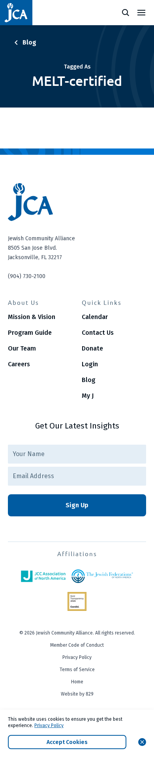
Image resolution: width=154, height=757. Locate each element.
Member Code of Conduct (77, 645)
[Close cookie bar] (142, 742)
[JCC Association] (43, 576)
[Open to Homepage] (77, 202)
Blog (89, 380)
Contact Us (98, 332)
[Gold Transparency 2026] (77, 601)
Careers (19, 364)
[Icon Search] (125, 12)
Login (90, 364)
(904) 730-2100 (26, 276)
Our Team (22, 348)
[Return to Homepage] (16, 12)
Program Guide (30, 332)
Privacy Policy (77, 657)
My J (88, 395)
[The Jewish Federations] (102, 576)
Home (77, 682)
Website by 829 (77, 694)
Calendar (95, 317)
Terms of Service (77, 669)
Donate (92, 348)
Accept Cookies (67, 742)
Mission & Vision (31, 317)
